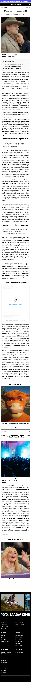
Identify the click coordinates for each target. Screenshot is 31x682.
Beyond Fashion (5, 641)
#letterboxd (9, 145)
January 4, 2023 (21, 233)
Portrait (3, 639)
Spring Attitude (6, 535)
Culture (3, 637)
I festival (14, 84)
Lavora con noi (5, 626)
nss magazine (19, 635)
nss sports (18, 637)
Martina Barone (11, 56)
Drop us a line (19, 652)
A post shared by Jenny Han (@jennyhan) (15, 320)
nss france (18, 643)
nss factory (4, 628)
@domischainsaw (7, 143)
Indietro (4, 7)
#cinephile (14, 145)
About (2, 622)
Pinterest (3, 670)
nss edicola (19, 645)
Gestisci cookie (20, 624)
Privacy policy (19, 622)
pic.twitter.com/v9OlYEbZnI (14, 231)
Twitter (3, 664)
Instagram (4, 662)
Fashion (3, 635)
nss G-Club (18, 639)
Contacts (3, 624)
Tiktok (3, 666)
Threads (3, 668)
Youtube (3, 672)
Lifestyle (4, 54)
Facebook (3, 660)
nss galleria (19, 641)
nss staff (10, 482)
